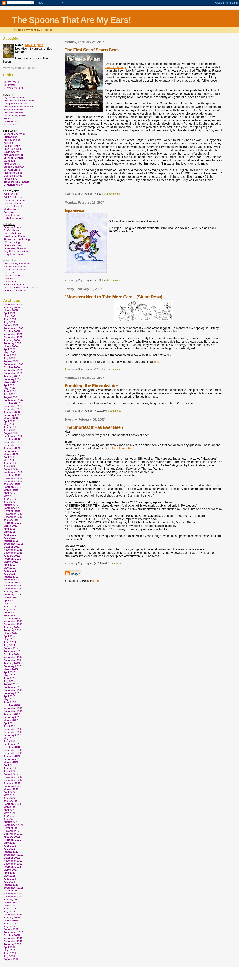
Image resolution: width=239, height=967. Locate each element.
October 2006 (12, 367)
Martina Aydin (12, 208)
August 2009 (11, 468)
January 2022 (12, 836)
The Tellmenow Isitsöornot (19, 100)
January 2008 (12, 412)
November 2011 (13, 549)
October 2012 (12, 582)
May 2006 (9, 352)
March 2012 (11, 561)
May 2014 (9, 639)
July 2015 (9, 681)
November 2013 (13, 621)
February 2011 (12, 522)
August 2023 (11, 884)
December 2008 (13, 445)
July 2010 (9, 501)
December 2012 (13, 588)
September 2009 (13, 471)
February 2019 (12, 758)
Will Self (8, 142)
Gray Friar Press (13, 254)
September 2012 (13, 579)
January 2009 (12, 447)
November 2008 (13, 442)
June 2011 (10, 534)
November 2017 (13, 729)
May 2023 (9, 875)
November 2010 (13, 513)
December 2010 (13, 516)
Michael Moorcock (14, 133)
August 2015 (11, 684)
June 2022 (10, 845)
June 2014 (10, 642)
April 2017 (9, 723)
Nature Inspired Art (15, 266)
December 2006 (13, 373)
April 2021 (9, 809)
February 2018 (12, 735)
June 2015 (10, 678)
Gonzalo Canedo (14, 205)
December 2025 (13, 941)
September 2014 (13, 651)
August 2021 (11, 821)
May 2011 (9, 531)
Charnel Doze (12, 275)
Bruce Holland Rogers (17, 181)
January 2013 (12, 591)
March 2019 (11, 761)
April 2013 (9, 600)
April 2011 (9, 528)
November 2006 (13, 370)
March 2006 (11, 346)
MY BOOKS (10, 85)
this (156, 361)
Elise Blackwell (12, 148)
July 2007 (9, 394)
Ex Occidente (11, 230)
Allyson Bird (10, 178)
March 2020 (11, 788)
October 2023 (12, 890)
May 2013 (9, 603)
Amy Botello (11, 211)
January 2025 (12, 917)
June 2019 (10, 767)
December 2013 (13, 624)
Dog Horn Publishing (16, 251)
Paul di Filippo (12, 145)
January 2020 (12, 782)
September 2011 (13, 543)
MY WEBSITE (12, 82)
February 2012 (12, 558)
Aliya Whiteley (12, 163)
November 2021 (13, 830)
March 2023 (11, 869)
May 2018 (9, 738)
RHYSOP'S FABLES (15, 88)
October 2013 (12, 618)
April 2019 (9, 764)
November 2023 (13, 893)
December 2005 (13, 337)
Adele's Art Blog (13, 196)
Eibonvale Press (13, 245)
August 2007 (11, 397)
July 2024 (9, 911)
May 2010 (9, 495)
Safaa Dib (9, 160)
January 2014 (12, 627)
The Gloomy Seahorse (17, 263)
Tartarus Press (12, 227)
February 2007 (12, 379)
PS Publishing (12, 242)
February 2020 (12, 785)
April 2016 (9, 696)
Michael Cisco (12, 169)
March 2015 (11, 669)
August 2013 (11, 612)
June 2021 (10, 815)
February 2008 (12, 415)
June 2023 (10, 878)
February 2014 (12, 630)
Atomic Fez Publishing (17, 239)
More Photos (11, 121)
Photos (8, 118)
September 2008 (13, 436)
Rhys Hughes (34, 45)
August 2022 (11, 851)
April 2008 (9, 421)
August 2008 (11, 433)
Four (131, 448)
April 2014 (9, 636)
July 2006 (9, 358)
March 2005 (11, 310)
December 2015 (13, 690)
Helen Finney (11, 214)
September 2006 (13, 364)
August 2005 (11, 325)
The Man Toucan (14, 112)
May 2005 (9, 316)
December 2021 (13, 833)
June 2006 (10, 355)
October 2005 (12, 331)
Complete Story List (15, 103)
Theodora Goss (13, 172)
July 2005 (9, 322)
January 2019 (12, 755)
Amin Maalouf (12, 139)
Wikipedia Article (13, 109)
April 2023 (9, 872)
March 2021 (11, 806)
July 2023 (9, 881)
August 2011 (11, 540)
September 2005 (13, 328)
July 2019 (9, 770)
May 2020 (9, 794)
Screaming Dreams (15, 248)
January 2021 (12, 800)
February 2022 (12, 839)
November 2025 (13, 938)
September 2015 (13, 687)
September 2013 (13, 615)
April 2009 (9, 456)
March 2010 (11, 489)
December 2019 (13, 779)
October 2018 (12, 747)
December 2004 (13, 304)
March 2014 (11, 633)
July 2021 (9, 818)
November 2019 (13, 776)
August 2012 (11, 576)
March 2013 (11, 597)
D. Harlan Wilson (13, 184)
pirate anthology (115, 67)
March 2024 (11, 902)
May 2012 (9, 567)
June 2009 (10, 462)
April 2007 (9, 385)
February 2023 (12, 866)
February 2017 (12, 717)
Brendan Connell (13, 157)
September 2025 (13, 932)
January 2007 (12, 376)
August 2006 (11, 361)
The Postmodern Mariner (18, 106)
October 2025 (12, 935)
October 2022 (12, 857)
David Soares (11, 151)
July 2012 (9, 573)
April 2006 (9, 349)
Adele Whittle (11, 194)
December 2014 (13, 660)
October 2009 (12, 474)
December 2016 (13, 711)
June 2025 (10, 923)
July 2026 (9, 956)
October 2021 (12, 827)
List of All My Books (15, 115)
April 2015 (9, 672)
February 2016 (12, 693)
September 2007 (13, 400)
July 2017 (9, 726)
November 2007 (13, 406)
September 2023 (13, 887)
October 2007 (12, 403)
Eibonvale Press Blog (16, 290)
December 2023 (13, 896)
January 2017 (12, 714)
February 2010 (12, 486)
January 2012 (12, 555)
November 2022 (13, 860)
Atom (94, 580)
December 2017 (13, 732)
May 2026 (9, 950)
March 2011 (11, 525)
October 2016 (12, 705)
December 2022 (13, 863)
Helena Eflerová (13, 202)
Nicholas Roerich (14, 217)
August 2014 (11, 648)
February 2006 (12, 343)
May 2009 (9, 459)
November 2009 (13, 477)
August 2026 (11, 959)
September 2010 (13, 507)
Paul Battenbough (14, 284)
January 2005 (12, 307)
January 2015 (12, 663)
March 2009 (11, 453)
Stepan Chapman (14, 166)
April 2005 (9, 313)
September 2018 (13, 744)
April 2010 (9, 492)
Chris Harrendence (15, 199)
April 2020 (9, 791)
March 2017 (11, 720)
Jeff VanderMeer (13, 154)
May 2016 (9, 699)
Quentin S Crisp (13, 175)
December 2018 (13, 753)
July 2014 (9, 645)
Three (123, 448)
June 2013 (10, 606)
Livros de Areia (12, 233)
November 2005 (13, 334)
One (107, 448)
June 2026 (10, 953)
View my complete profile (19, 68)
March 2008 (11, 418)
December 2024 (13, 914)
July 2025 (9, 926)
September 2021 (13, 824)
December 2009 (13, 480)
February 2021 (12, 803)
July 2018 (9, 741)
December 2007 (13, 409)
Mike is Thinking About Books (21, 287)
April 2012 (9, 564)
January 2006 (12, 340)
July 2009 (9, 465)
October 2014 (12, 654)
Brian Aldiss (10, 136)
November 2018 (13, 750)
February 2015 (12, 666)
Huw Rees (10, 278)
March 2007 (11, 382)
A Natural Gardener (15, 269)
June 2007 (10, 391)
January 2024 (12, 899)
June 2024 (10, 908)
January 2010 (12, 483)
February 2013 (12, 594)
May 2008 (9, 424)
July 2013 (9, 609)
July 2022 (9, 848)
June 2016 (10, 702)
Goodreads (10, 124)
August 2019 (11, 773)
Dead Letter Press (14, 236)
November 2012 (13, 585)
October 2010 (12, 510)
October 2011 (12, 546)
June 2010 (10, 498)
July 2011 (9, 537)
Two (114, 448)
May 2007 (9, 388)
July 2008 (9, 430)
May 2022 (9, 842)
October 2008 (12, 439)
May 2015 (9, 675)
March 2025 (11, 920)
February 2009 (12, 450)
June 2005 (10, 319)
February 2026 (12, 944)
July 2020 (9, 797)
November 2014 (13, 657)
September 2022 (13, 854)
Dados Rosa (11, 281)
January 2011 (12, 519)
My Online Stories (14, 97)
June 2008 (10, 427)
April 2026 (9, 947)
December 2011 (13, 552)
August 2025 (11, 929)
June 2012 (10, 570)
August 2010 (11, 504)
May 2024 (9, 905)
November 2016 (13, 708)
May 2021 (9, 812)
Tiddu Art (9, 272)
